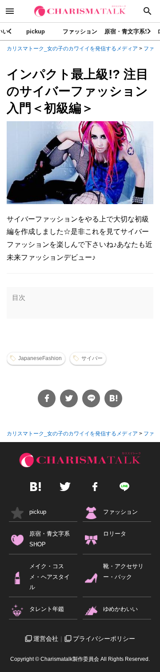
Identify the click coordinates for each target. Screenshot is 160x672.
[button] (150, 31)
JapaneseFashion (40, 358)
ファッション (80, 31)
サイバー (92, 358)
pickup (35, 31)
